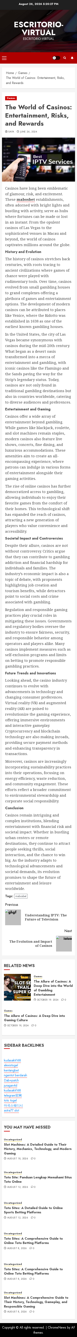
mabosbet (20, 896)
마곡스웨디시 (13, 1105)
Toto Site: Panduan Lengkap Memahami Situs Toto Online (38, 1179)
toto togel (10, 1100)
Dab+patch (11, 1080)
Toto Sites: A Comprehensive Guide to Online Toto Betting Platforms (33, 1240)
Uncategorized (13, 1139)
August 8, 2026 (17, 1248)
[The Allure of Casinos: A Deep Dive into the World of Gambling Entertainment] (17, 987)
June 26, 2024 (28, 131)
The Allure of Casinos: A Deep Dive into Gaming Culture (34, 1018)
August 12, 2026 (17, 1187)
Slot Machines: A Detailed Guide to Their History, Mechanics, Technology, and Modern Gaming (37, 1149)
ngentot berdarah (15, 1075)
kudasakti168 (12, 1060)
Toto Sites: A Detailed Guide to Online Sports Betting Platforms (33, 1210)
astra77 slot (11, 1110)
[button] (4, 58)
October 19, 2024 (48, 1000)
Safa (11, 131)
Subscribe (72, 58)
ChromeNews (57, 1327)
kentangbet (11, 1070)
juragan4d (10, 1085)
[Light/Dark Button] (56, 58)
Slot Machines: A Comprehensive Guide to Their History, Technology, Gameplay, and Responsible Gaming (36, 1302)
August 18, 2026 (17, 1158)
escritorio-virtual (38, 28)
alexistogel (11, 1065)
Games (11, 98)
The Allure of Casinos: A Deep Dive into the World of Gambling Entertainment (53, 988)
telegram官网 (13, 1095)
